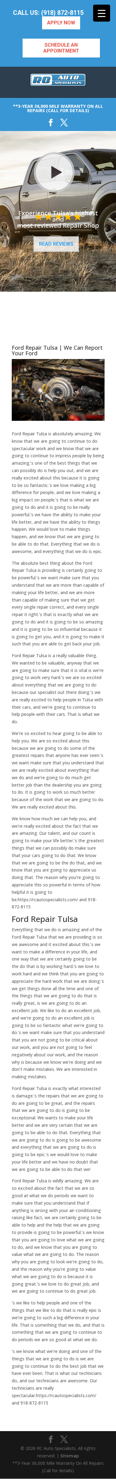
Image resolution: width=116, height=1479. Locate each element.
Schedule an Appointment (61, 48)
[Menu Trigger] (101, 13)
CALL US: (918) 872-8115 (48, 12)
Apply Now (61, 23)
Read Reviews (56, 244)
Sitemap (69, 1456)
